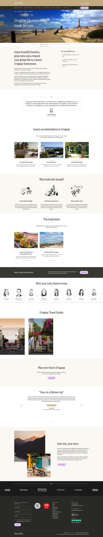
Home (15, 11)
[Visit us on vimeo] (76, 515)
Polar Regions (55, 516)
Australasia (54, 507)
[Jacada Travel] (18, 4)
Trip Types (38, 7)
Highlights (34, 44)
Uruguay (25, 11)
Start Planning (84, 7)
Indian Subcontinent (56, 511)
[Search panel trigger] (78, 8)
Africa (53, 504)
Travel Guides (66, 44)
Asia (53, 505)
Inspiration (46, 7)
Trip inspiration (55, 44)
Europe (53, 510)
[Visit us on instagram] (78, 515)
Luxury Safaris (28, 7)
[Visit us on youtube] (74, 515)
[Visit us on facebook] (72, 515)
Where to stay (44, 44)
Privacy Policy (66, 532)
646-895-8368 (85, 4)
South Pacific (55, 518)
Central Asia (55, 508)
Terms (72, 532)
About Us (66, 7)
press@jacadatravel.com (76, 510)
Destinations (18, 7)
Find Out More (62, 464)
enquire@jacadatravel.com (77, 505)
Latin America (20, 11)
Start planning (84, 272)
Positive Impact (57, 7)
